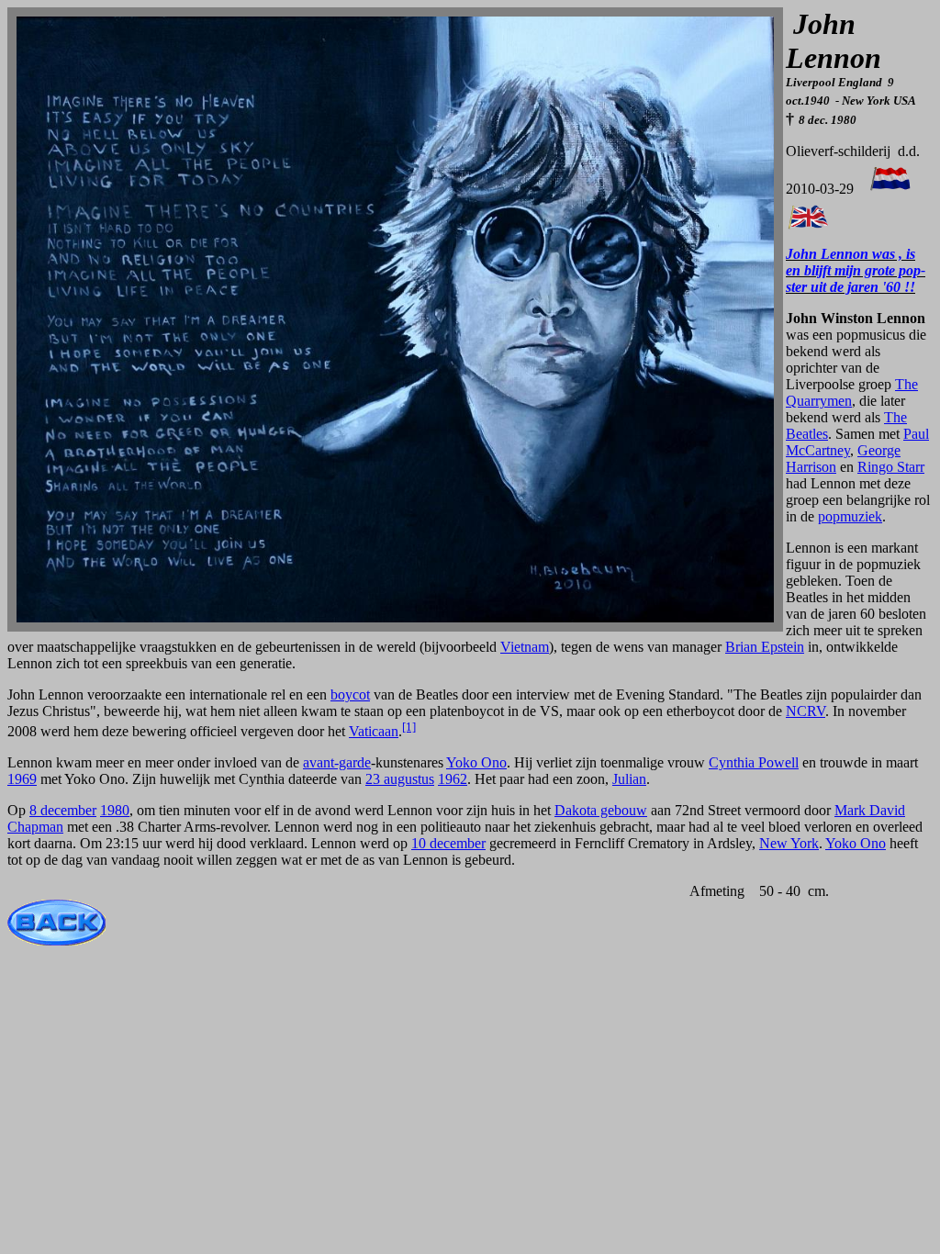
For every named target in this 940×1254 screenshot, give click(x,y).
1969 (22, 779)
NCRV (805, 711)
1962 (452, 779)
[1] (409, 726)
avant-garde (337, 762)
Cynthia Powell (754, 762)
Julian (629, 779)
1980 (114, 810)
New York (789, 843)
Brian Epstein (764, 647)
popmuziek (850, 516)
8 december (62, 810)
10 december (448, 843)
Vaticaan (373, 731)
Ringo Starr (890, 467)
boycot (350, 694)
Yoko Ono (476, 762)
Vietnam (524, 647)
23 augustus (399, 779)
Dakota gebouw (600, 810)
